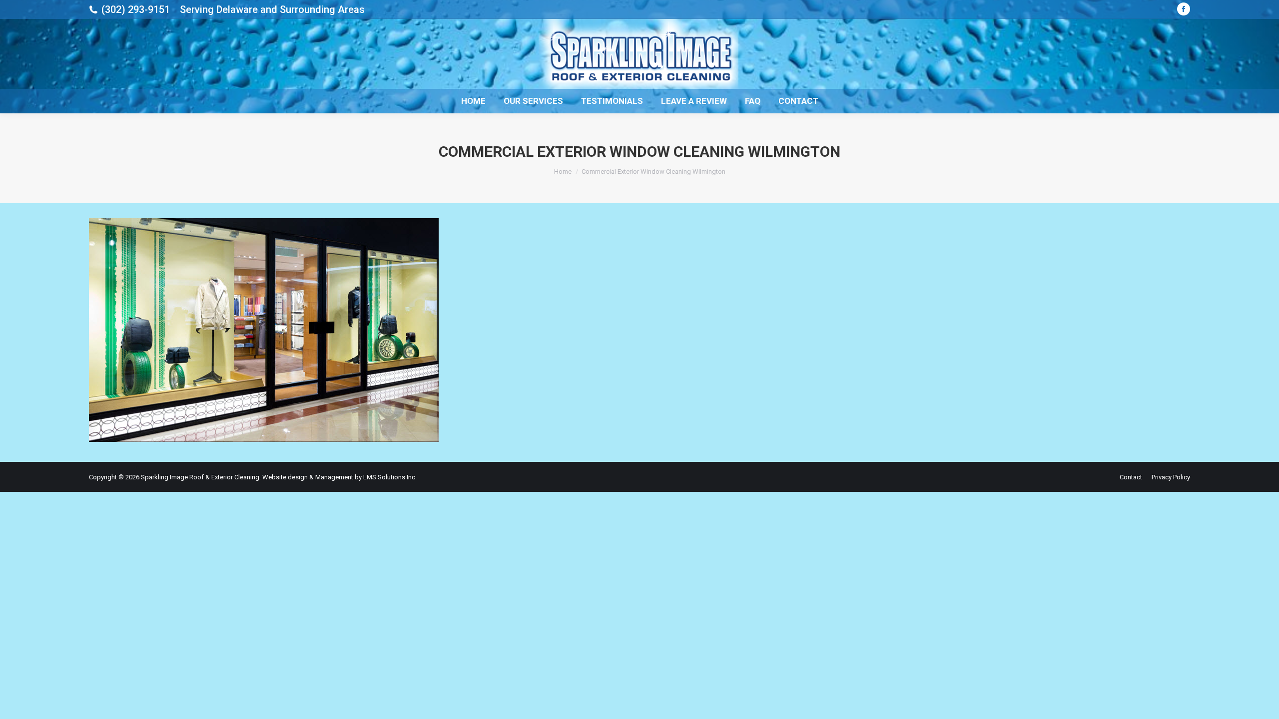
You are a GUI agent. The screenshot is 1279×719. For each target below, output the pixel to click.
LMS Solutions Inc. (390, 477)
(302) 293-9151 (135, 9)
